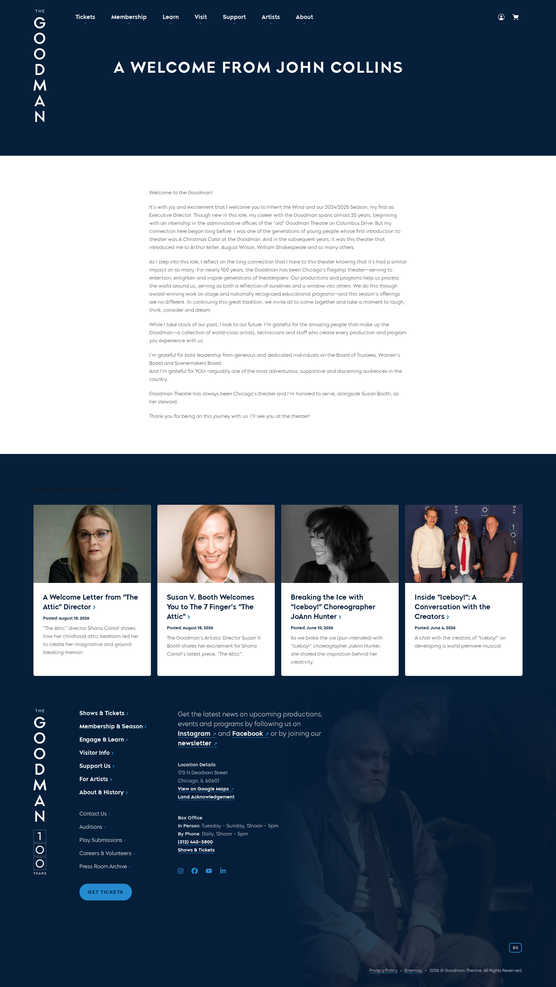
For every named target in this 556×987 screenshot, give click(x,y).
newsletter (194, 743)
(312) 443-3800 (195, 842)
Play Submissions (100, 840)
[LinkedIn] (223, 871)
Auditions (90, 827)
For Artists (93, 779)
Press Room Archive (103, 866)
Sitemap (413, 970)
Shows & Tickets (102, 713)
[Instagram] (180, 871)
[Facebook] (195, 871)
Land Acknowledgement (206, 797)
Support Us (95, 766)
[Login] (501, 17)
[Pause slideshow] (515, 948)
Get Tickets (106, 892)
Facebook (247, 733)
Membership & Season (111, 726)
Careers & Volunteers (105, 853)
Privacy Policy (383, 970)
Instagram (194, 733)
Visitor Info (94, 752)
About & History (101, 792)
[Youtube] (209, 871)
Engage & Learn (101, 739)
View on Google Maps (203, 789)
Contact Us (93, 814)
